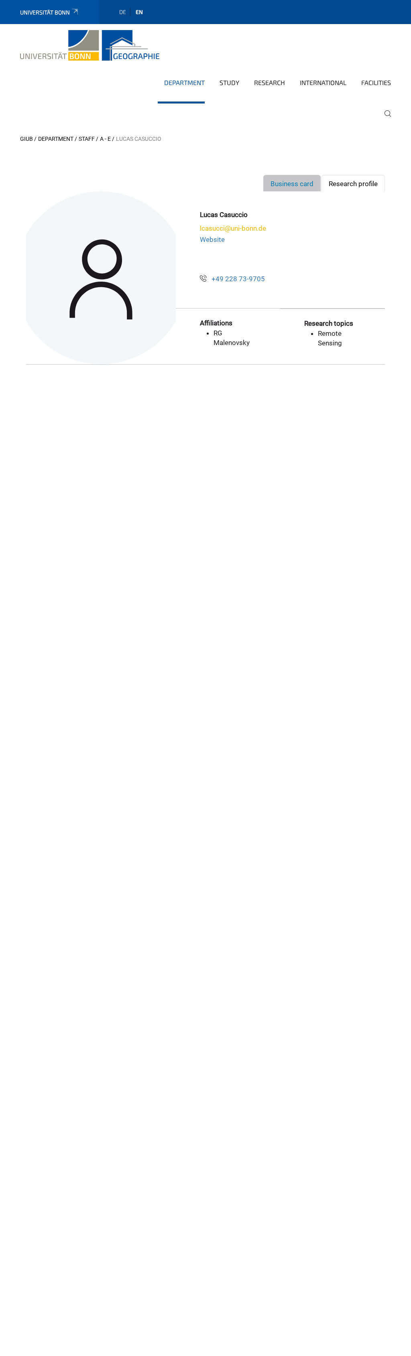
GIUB (26, 139)
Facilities (376, 82)
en (139, 11)
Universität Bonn (45, 12)
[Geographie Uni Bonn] (89, 45)
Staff (87, 139)
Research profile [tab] (353, 184)
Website (212, 239)
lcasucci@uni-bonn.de (233, 228)
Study (229, 82)
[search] (384, 119)
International (323, 82)
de (122, 11)
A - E (105, 139)
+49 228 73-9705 (238, 279)
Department (184, 82)
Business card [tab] (292, 184)
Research (269, 82)
